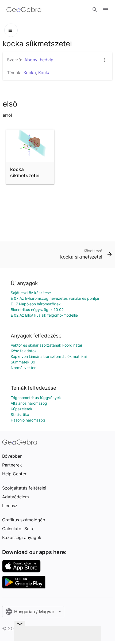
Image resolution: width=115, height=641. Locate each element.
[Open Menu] (105, 9)
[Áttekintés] (11, 30)
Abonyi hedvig (38, 59)
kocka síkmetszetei (25, 172)
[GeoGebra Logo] (23, 9)
